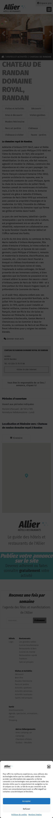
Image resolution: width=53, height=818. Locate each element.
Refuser (26, 809)
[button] (48, 766)
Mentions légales (35, 815)
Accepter (26, 801)
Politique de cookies (19, 815)
